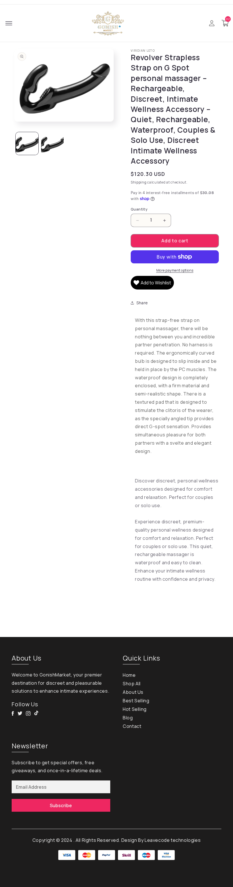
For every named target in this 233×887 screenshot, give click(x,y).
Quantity (139, 209)
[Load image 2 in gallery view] (52, 143)
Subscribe (61, 805)
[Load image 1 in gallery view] (27, 143)
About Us (133, 692)
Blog (128, 718)
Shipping (139, 182)
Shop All (132, 683)
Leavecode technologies (173, 840)
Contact (132, 726)
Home (129, 675)
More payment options (175, 270)
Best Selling (136, 700)
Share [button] (142, 302)
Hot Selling (135, 709)
